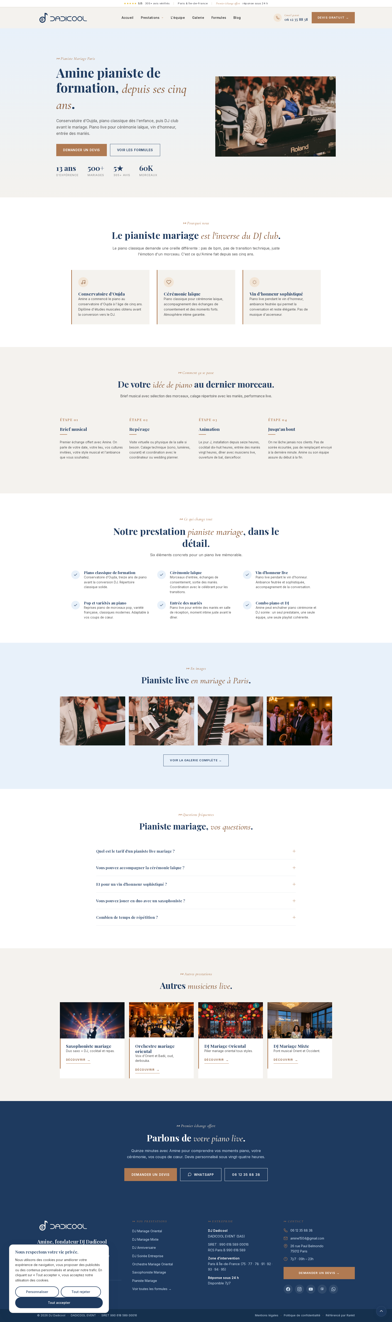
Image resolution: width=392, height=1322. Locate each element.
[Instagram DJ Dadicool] (299, 1289)
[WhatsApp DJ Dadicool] (333, 1289)
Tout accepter (59, 1303)
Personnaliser (37, 1292)
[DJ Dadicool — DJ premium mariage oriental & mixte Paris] (63, 17)
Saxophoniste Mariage (149, 1272)
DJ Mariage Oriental (147, 1231)
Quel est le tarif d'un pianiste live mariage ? (135, 851)
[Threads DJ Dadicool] (322, 1289)
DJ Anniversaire (144, 1247)
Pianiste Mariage (144, 1281)
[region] (59, 1278)
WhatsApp (204, 1174)
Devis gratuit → (333, 17)
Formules (218, 17)
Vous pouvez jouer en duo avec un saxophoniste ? (140, 900)
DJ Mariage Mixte (145, 1239)
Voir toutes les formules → (152, 1289)
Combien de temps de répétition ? (127, 917)
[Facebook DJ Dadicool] (288, 1289)
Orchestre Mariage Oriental (152, 1264)
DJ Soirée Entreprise (147, 1256)
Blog (237, 17)
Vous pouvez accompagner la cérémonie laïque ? (140, 867)
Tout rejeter (80, 1292)
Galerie (198, 17)
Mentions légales (266, 1315)
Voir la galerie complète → (196, 760)
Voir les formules (135, 150)
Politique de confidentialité (302, 1315)
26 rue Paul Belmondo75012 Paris (306, 1248)
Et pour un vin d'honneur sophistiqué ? (131, 884)
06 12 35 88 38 (246, 1174)
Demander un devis (81, 150)
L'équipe (178, 17)
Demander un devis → (319, 1273)
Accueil (128, 17)
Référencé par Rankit (340, 1315)
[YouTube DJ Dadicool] (310, 1289)
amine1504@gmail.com (307, 1238)
